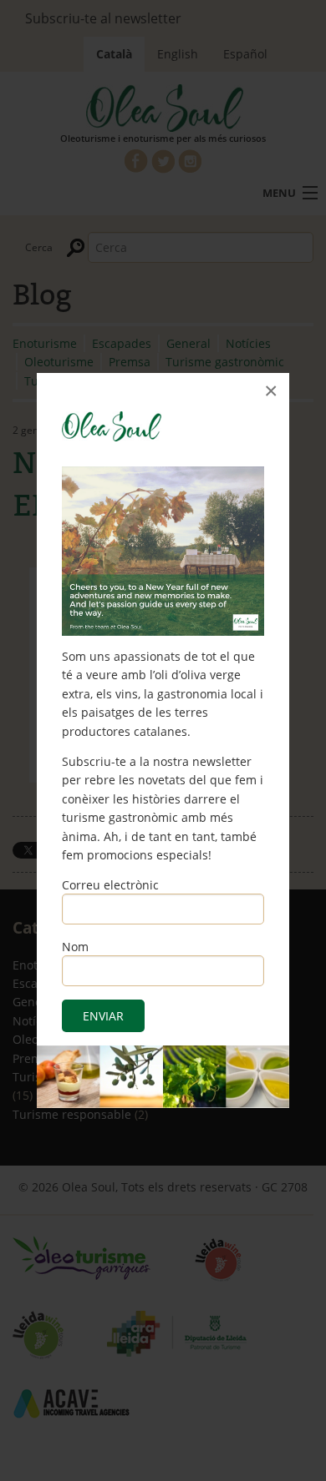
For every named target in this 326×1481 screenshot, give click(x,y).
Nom (75, 947)
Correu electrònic (110, 885)
